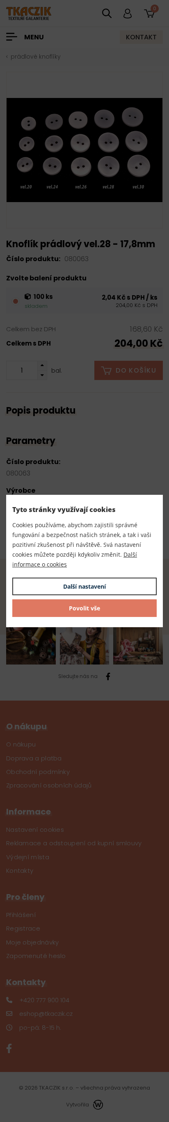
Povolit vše (84, 608)
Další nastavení (84, 586)
